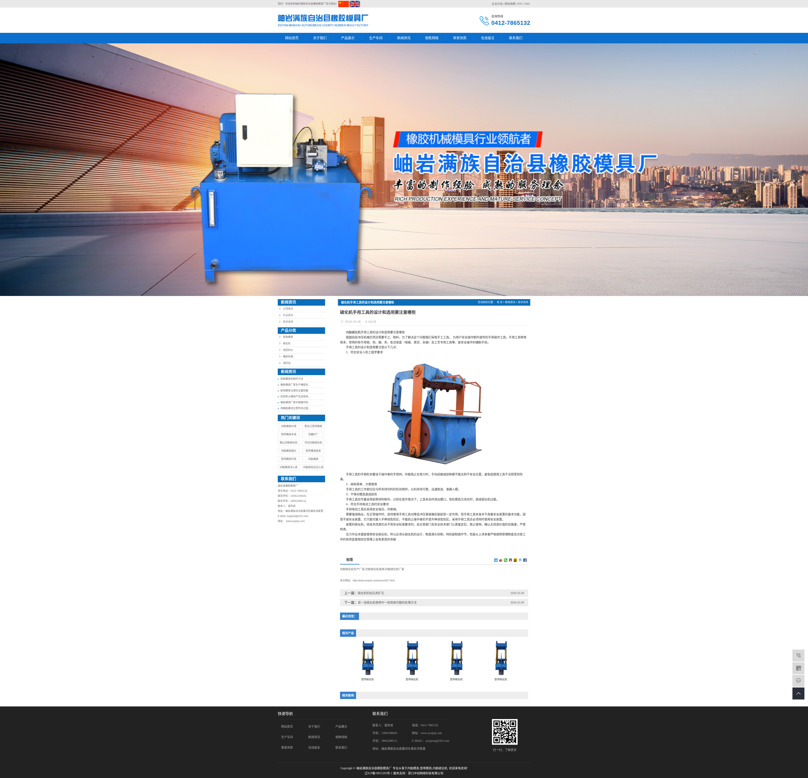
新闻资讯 (404, 38)
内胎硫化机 (440, 768)
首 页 (499, 302)
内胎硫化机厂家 (394, 569)
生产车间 (376, 38)
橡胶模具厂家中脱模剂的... (295, 402)
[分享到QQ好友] (510, 560)
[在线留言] (798, 681)
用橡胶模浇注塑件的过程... (295, 408)
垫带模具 (426, 768)
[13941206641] (798, 656)
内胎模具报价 (288, 450)
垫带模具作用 (288, 459)
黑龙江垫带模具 (313, 426)
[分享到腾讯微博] (520, 560)
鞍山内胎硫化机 (289, 442)
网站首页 (292, 38)
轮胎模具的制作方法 (291, 378)
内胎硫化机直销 (374, 569)
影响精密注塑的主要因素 (294, 390)
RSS (519, 3)
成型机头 (288, 350)
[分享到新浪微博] (501, 560)
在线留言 (487, 38)
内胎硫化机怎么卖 (313, 467)
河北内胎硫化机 (313, 442)
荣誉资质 (459, 38)
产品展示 (348, 38)
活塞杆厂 (313, 434)
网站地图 (510, 3)
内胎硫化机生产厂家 (352, 569)
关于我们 (320, 38)
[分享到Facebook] (525, 560)
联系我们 (515, 38)
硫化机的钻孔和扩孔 (371, 593)
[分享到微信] (506, 560)
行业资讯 (288, 315)
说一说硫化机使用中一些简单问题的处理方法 (387, 602)
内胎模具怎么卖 (289, 467)
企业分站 (497, 3)
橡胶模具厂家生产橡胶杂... (295, 384)
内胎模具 (313, 459)
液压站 (287, 363)
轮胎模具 (288, 337)
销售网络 (432, 38)
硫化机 (287, 343)
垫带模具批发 (313, 450)
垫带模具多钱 (288, 434)
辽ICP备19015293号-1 (378, 773)
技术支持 (288, 321)
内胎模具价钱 (288, 426)
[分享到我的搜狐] (515, 560)
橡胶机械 (288, 356)
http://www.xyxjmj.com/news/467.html (374, 580)
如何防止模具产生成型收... (295, 396)
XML (527, 3)
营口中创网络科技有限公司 (425, 773)
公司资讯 (288, 308)
